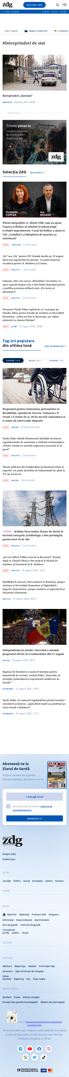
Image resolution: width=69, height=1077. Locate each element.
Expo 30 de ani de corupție (29, 971)
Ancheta (7, 102)
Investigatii (10, 988)
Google (25, 1057)
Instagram (48, 1048)
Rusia (35, 360)
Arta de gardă (10, 924)
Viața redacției (24, 919)
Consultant (9, 929)
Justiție (16, 245)
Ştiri (14, 326)
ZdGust (8, 942)
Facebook (39, 1048)
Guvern (13, 360)
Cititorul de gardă (30, 924)
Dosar (17, 997)
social (25, 932)
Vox (28, 978)
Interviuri (8, 971)
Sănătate (24, 914)
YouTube (29, 1048)
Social (15, 427)
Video (6, 890)
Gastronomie (41, 919)
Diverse (59, 880)
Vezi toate (11, 31)
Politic (15, 270)
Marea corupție (31, 997)
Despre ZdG (9, 854)
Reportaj (19, 978)
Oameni (32, 966)
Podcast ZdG (39, 914)
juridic (6, 932)
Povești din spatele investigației (20, 1002)
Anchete (7, 978)
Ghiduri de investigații (52, 1002)
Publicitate (9, 859)
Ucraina (56, 360)
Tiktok (43, 1057)
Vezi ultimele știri (54, 346)
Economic (8, 689)
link (10, 146)
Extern (49, 880)
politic (15, 932)
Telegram (20, 1048)
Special (8, 958)
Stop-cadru (39, 978)
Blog (6, 906)
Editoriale (8, 919)
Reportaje (20, 966)
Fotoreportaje (47, 966)
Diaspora (54, 914)
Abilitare (7, 966)
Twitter (34, 1057)
